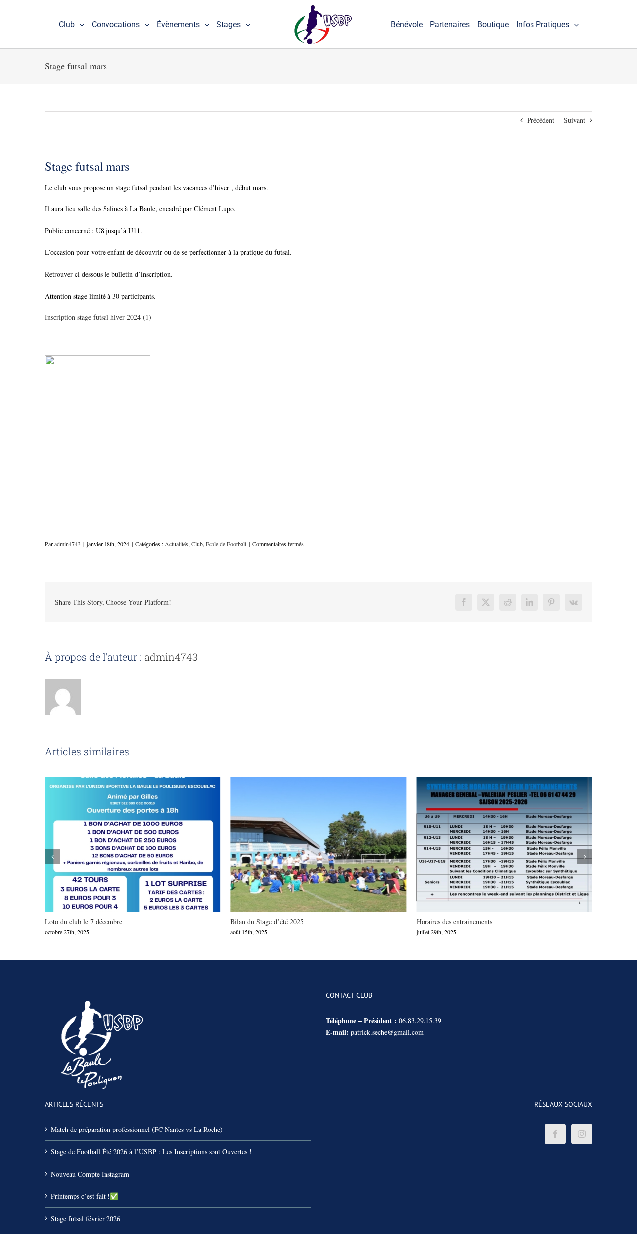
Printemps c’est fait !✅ (84, 1196)
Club (197, 544)
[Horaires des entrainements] (504, 844)
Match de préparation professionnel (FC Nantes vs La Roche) (137, 1129)
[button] (52, 856)
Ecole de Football (226, 544)
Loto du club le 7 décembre (114, 844)
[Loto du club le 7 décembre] (132, 844)
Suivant (574, 120)
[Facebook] (555, 1134)
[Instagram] (581, 1134)
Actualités (176, 544)
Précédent (540, 120)
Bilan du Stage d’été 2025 (300, 844)
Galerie (151, 844)
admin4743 (67, 544)
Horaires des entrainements (486, 844)
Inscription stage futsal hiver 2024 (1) (98, 317)
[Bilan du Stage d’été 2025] (318, 844)
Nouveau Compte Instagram (90, 1174)
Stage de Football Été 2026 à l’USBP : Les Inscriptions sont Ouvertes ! (151, 1151)
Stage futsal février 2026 (85, 1218)
